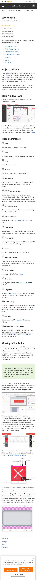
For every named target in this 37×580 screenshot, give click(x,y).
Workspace (30, 10)
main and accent (23, 283)
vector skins (22, 320)
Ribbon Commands (7, 34)
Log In (30, 1)
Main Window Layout (8, 31)
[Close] (33, 558)
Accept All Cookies (10, 570)
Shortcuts (8, 63)
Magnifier (13, 293)
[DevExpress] (7, 1)
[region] (18, 568)
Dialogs (7, 57)
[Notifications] (34, 1)
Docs (3, 10)
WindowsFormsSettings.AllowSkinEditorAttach (16, 334)
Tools (7, 60)
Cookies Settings (18, 574)
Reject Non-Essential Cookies (25, 569)
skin (8, 77)
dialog (33, 132)
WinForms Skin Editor (15, 10)
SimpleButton (27, 496)
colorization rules (21, 220)
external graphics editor (18, 455)
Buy (26, 1)
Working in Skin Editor (8, 36)
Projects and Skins (7, 28)
